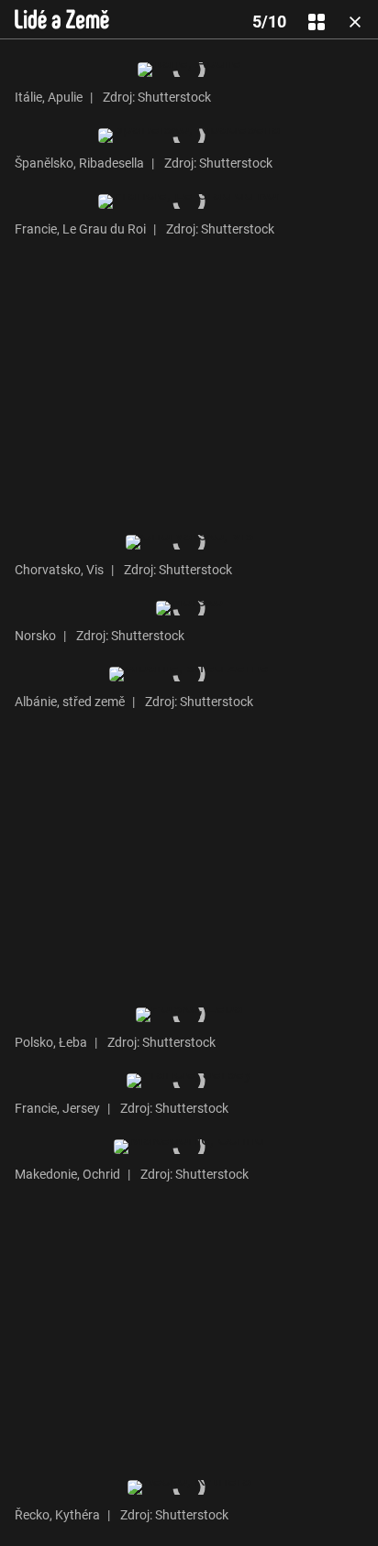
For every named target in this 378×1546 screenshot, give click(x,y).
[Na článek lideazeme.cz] (62, 19)
